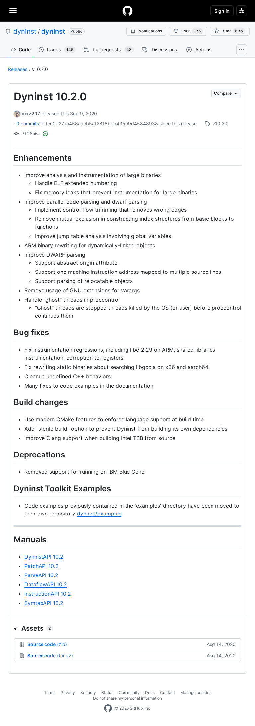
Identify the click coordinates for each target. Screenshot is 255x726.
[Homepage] (127, 10)
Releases (17, 69)
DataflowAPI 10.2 (45, 584)
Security (88, 692)
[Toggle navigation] (13, 10)
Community (129, 692)
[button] (127, 628)
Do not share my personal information (127, 698)
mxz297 (31, 113)
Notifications (150, 31)
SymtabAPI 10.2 (43, 603)
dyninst (24, 31)
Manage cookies (195, 692)
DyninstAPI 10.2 (43, 556)
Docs (150, 692)
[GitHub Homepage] (108, 708)
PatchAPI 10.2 (41, 566)
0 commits (28, 123)
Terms (49, 692)
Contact (167, 692)
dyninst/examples (99, 513)
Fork (191, 31)
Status (107, 692)
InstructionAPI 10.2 (47, 593)
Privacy (68, 692)
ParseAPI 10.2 (41, 575)
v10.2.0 (40, 69)
